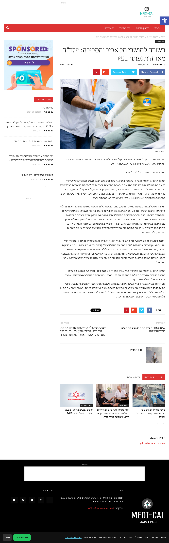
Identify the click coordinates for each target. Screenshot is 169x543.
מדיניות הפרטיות (73, 537)
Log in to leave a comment (151, 443)
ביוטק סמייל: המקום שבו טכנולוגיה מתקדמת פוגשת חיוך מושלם (150, 413)
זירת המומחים (86, 405)
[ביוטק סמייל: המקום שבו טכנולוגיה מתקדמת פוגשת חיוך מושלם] (149, 395)
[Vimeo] (23, 500)
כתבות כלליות (160, 42)
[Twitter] (32, 500)
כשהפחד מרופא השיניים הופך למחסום (33, 141)
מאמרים (109, 28)
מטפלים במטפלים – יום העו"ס (37, 174)
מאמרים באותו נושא (153, 376)
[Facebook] (50, 500)
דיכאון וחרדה (142, 28)
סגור (7, 537)
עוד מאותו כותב (133, 376)
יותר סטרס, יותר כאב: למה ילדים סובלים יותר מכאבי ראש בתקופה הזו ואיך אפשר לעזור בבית (113, 413)
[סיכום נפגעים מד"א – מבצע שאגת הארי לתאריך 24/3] (76, 395)
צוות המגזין (157, 64)
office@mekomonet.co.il (101, 508)
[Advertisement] (63, 12)
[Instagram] (41, 500)
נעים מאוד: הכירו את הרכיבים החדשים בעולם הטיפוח (143, 329)
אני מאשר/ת (22, 537)
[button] (164, 20)
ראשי (157, 28)
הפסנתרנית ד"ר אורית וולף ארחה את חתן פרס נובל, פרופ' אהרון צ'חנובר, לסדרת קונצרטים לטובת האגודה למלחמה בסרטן (83, 331)
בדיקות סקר (47, 107)
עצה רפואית (125, 28)
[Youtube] (14, 500)
